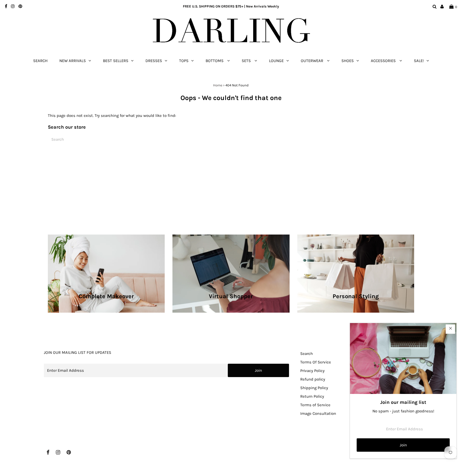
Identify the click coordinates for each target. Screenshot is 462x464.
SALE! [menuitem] (419, 60)
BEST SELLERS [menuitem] (115, 60)
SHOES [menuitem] (347, 60)
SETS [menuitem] (247, 60)
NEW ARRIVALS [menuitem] (72, 60)
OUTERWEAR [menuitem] (312, 60)
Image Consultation (318, 413)
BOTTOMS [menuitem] (215, 60)
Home (217, 85)
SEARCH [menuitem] (40, 60)
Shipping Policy (314, 387)
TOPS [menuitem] (183, 60)
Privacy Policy (312, 370)
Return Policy (312, 396)
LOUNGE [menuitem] (276, 60)
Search (306, 353)
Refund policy (312, 379)
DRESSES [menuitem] (153, 60)
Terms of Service (315, 404)
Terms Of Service (315, 362)
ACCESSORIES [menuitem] (384, 60)
